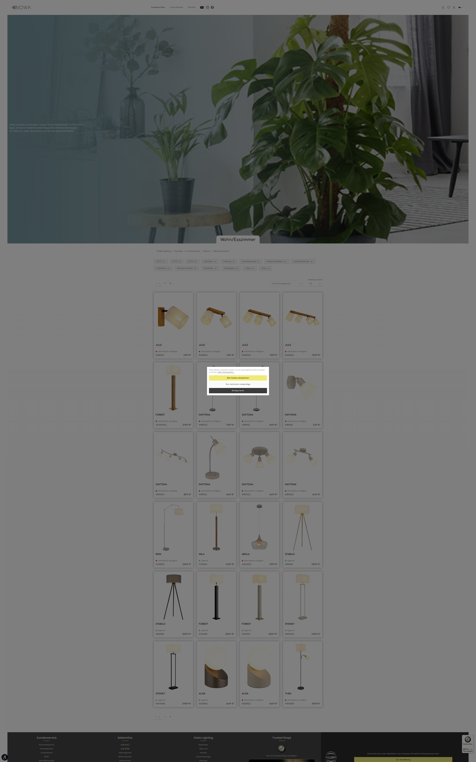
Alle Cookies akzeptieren (238, 378)
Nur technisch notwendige (238, 384)
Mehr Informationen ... (226, 372)
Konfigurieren (238, 391)
